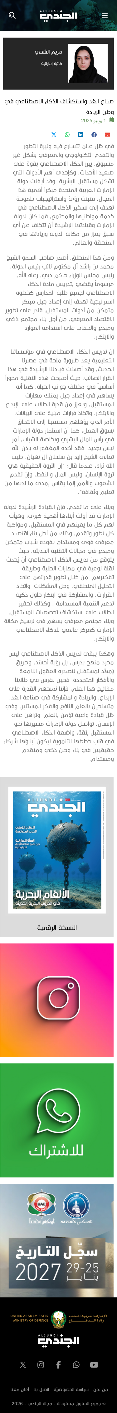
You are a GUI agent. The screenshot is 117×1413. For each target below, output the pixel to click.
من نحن (100, 1389)
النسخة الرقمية (57, 927)
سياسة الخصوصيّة (71, 1389)
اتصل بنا (41, 1389)
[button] (107, 134)
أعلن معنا (20, 1389)
